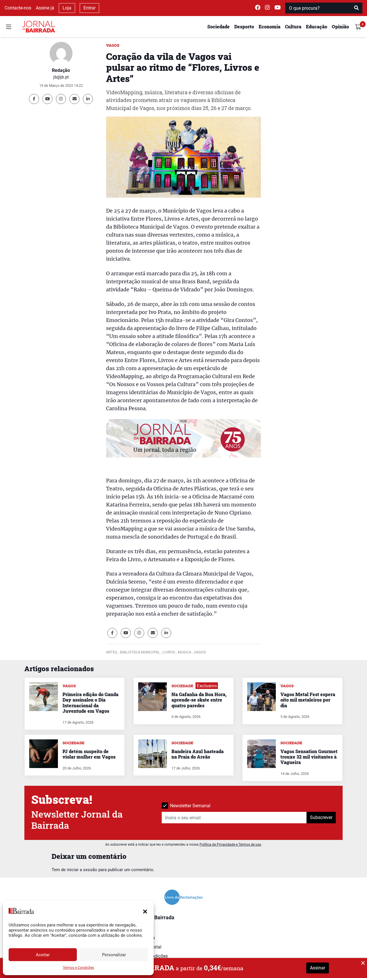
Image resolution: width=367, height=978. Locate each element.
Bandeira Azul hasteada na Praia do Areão (197, 754)
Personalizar (114, 954)
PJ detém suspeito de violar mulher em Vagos (89, 754)
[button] (145, 911)
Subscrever (321, 817)
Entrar (89, 8)
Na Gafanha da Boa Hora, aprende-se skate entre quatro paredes (199, 699)
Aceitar (43, 954)
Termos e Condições (78, 968)
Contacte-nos (18, 8)
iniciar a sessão (82, 869)
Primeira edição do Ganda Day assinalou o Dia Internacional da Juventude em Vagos (90, 702)
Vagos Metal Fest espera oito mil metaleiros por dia (307, 699)
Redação (61, 70)
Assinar (317, 968)
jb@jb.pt (61, 77)
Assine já (45, 8)
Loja (67, 8)
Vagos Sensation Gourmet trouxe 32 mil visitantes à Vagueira (308, 756)
